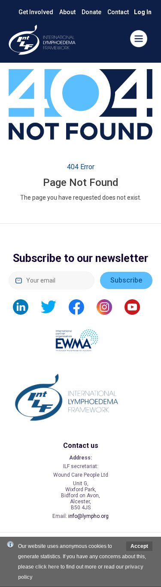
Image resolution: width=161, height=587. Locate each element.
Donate (91, 12)
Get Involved (35, 12)
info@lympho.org (88, 516)
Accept (139, 546)
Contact (118, 12)
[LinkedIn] (25, 306)
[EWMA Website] (80, 335)
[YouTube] (137, 306)
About (67, 12)
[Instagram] (109, 306)
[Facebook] (81, 306)
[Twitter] (53, 306)
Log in (143, 12)
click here (47, 567)
